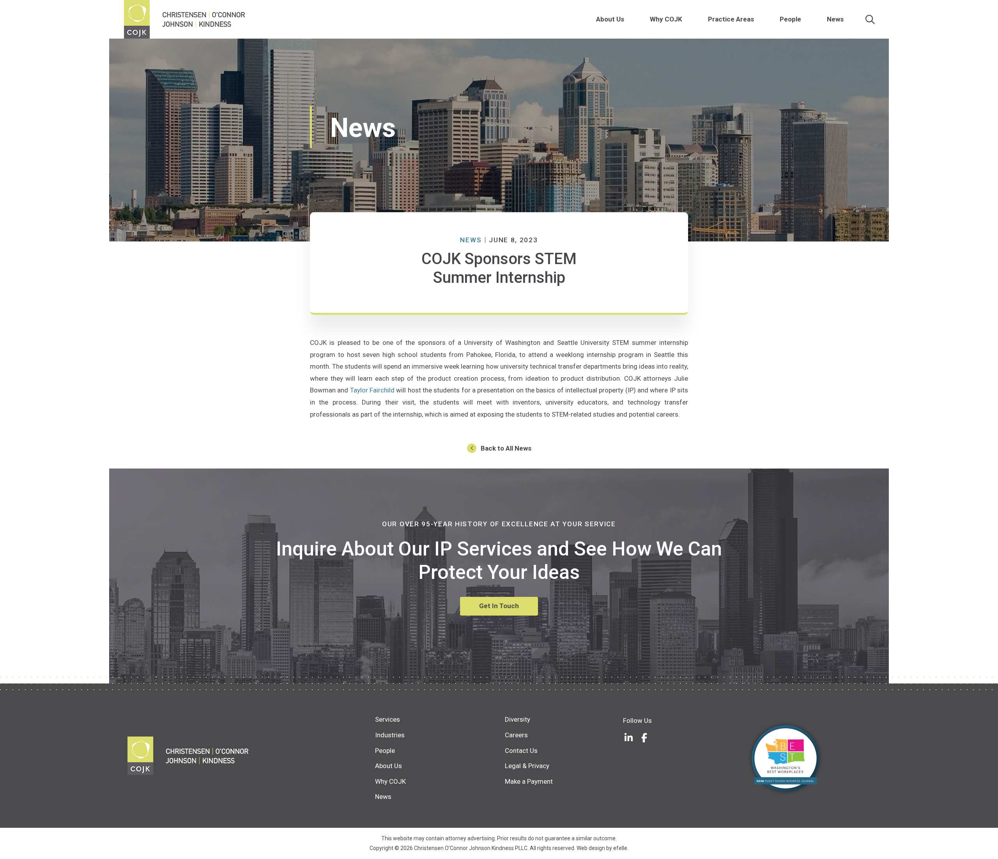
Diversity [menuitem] (517, 719)
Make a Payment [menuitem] (529, 781)
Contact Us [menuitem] (521, 750)
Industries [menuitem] (390, 735)
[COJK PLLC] (251, 756)
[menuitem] (628, 19)
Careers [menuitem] (516, 735)
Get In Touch (499, 606)
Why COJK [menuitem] (666, 19)
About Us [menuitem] (610, 19)
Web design (591, 848)
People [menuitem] (790, 19)
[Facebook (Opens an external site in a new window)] (644, 737)
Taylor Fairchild (372, 390)
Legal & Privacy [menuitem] (527, 766)
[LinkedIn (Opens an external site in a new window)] (629, 737)
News (470, 240)
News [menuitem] (835, 19)
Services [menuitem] (387, 719)
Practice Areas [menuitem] (731, 19)
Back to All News (506, 448)
